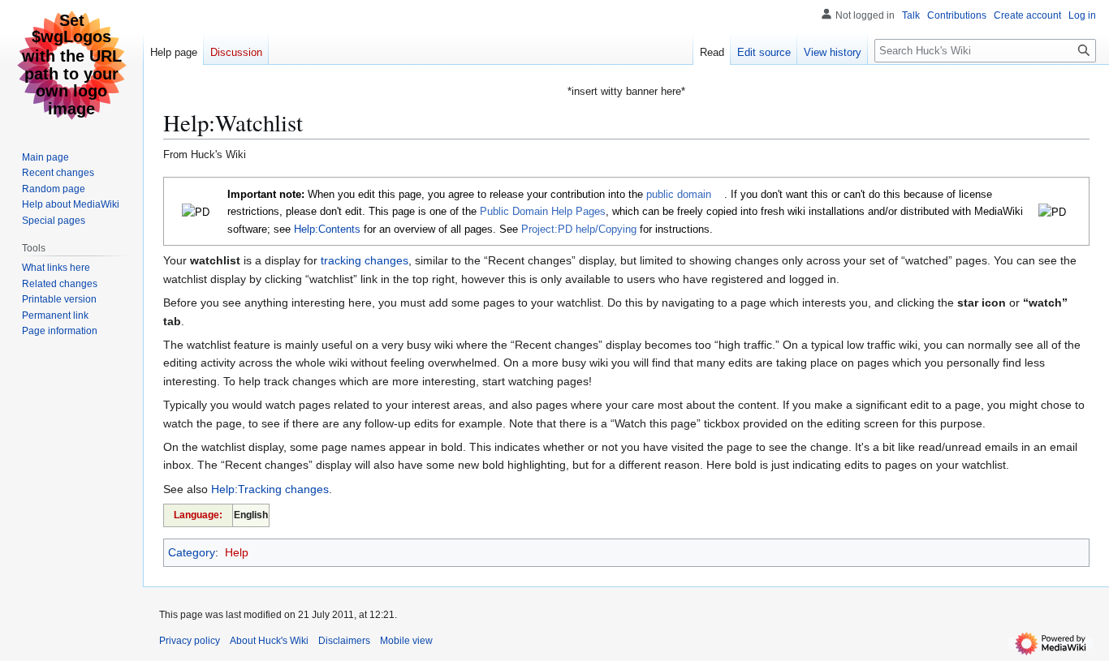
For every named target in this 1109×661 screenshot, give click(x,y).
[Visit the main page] (71, 65)
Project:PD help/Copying (578, 229)
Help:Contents (327, 229)
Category (191, 552)
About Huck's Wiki (269, 640)
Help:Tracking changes (270, 489)
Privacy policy (189, 640)
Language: (198, 515)
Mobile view (406, 640)
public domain (678, 194)
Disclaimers (344, 640)
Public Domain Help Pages (543, 211)
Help (236, 552)
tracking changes (364, 260)
